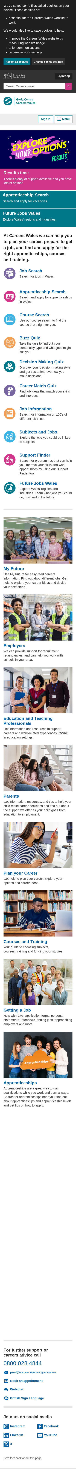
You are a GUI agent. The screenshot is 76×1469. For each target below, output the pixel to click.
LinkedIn (22, 1435)
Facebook (56, 1426)
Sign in (45, 118)
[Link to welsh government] (14, 77)
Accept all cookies (17, 61)
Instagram (22, 1426)
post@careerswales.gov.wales (40, 1372)
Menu (66, 118)
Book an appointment (26, 1381)
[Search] (68, 86)
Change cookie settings (48, 61)
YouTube (56, 1435)
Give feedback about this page (23, 1458)
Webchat (16, 1389)
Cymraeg (64, 76)
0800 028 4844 (23, 1363)
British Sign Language (27, 1398)
